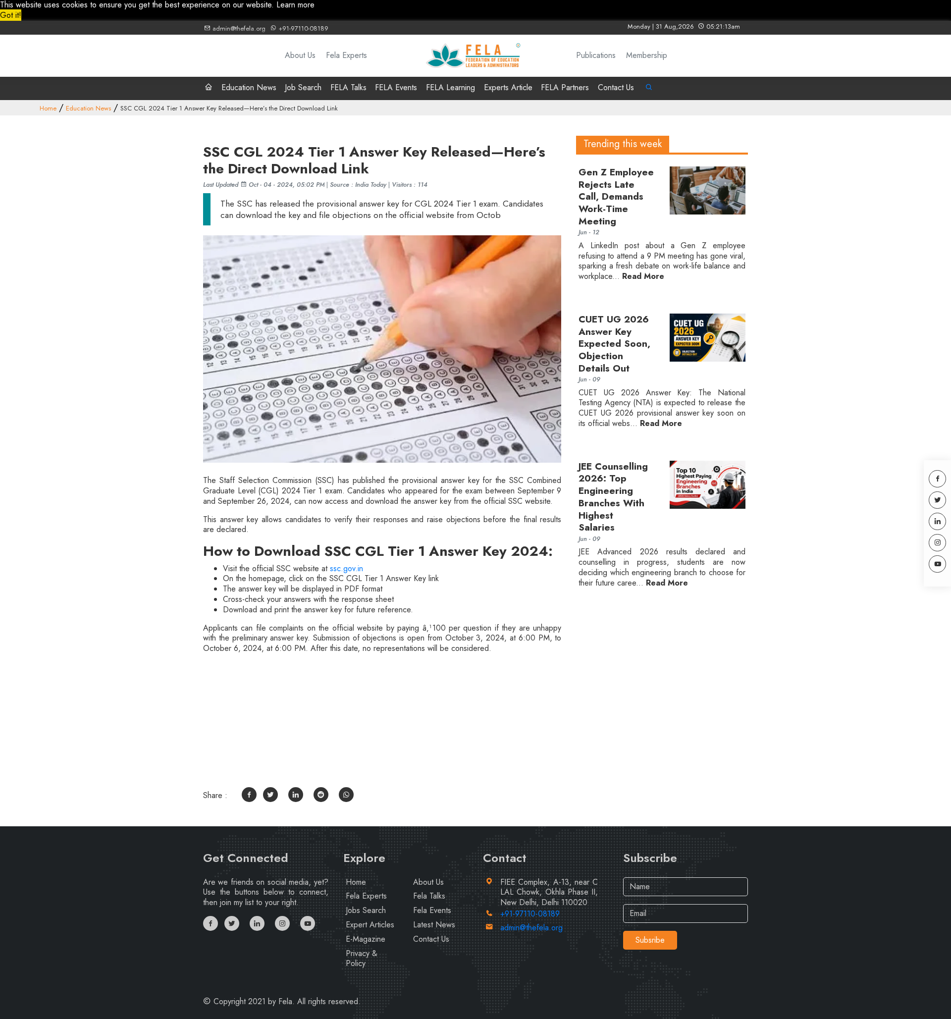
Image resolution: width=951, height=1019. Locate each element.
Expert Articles (370, 924)
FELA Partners (565, 87)
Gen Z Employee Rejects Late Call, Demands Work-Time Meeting (616, 196)
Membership (646, 55)
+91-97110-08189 (302, 28)
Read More (643, 276)
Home (48, 108)
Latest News (434, 924)
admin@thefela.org (238, 28)
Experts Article (508, 87)
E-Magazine (365, 939)
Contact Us (616, 87)
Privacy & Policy (361, 958)
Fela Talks (429, 896)
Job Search (303, 87)
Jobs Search (366, 910)
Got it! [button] (10, 15)
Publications (596, 55)
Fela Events (432, 910)
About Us (300, 55)
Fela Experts (346, 55)
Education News (248, 87)
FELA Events (396, 87)
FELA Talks (348, 87)
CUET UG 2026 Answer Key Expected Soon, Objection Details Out (614, 344)
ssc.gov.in (346, 568)
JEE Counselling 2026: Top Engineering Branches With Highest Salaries (613, 497)
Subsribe (650, 940)
